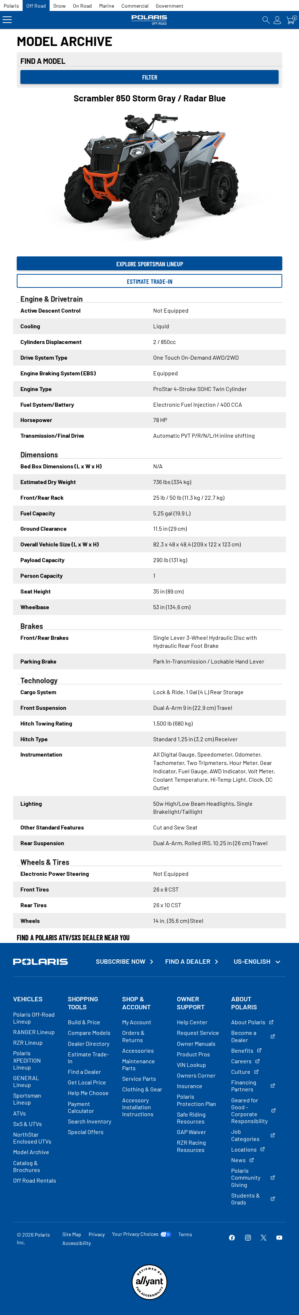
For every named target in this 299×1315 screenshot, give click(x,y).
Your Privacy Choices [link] (135, 1234)
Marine (106, 6)
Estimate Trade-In (149, 281)
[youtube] (279, 1238)
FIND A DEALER (187, 961)
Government (169, 6)
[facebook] (232, 1238)
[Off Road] (149, 20)
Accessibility (76, 1243)
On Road (82, 6)
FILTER (149, 77)
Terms (185, 1234)
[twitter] (264, 1238)
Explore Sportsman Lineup (149, 264)
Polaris (11, 6)
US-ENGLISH (253, 961)
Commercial (134, 6)
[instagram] (248, 1238)
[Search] (266, 20)
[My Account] (277, 20)
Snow (59, 6)
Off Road (36, 6)
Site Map (71, 1234)
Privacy (97, 1234)
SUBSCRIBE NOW (120, 961)
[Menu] (7, 20)
